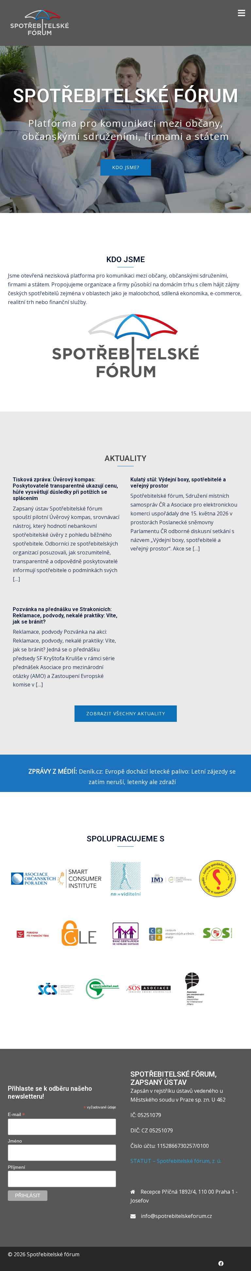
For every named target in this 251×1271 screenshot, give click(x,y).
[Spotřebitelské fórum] (40, 22)
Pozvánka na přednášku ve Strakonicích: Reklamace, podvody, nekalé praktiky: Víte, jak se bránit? (65, 615)
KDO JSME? (125, 167)
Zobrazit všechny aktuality (125, 713)
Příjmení (16, 1167)
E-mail (16, 1114)
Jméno (15, 1141)
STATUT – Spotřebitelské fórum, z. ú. (175, 1161)
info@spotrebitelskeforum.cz (176, 1216)
